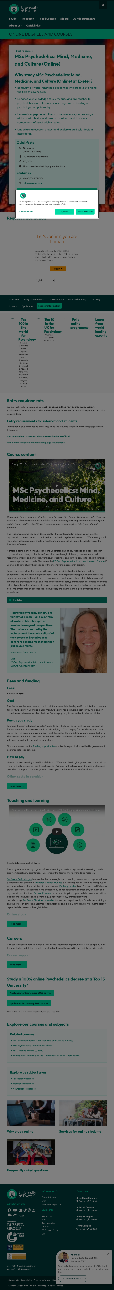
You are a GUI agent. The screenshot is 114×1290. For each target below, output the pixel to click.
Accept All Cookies (85, 211)
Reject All (64, 211)
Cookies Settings (26, 211)
